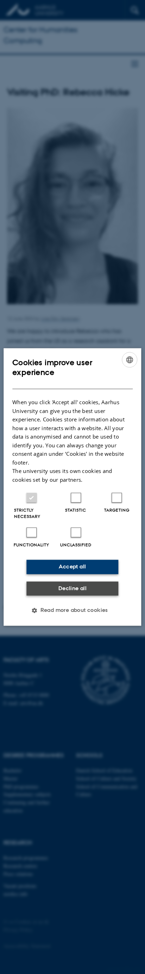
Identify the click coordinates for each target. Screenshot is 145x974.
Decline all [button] (72, 588)
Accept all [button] (72, 566)
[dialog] (72, 487)
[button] (72, 610)
